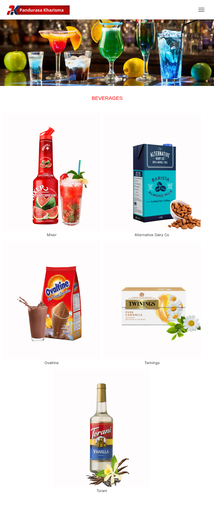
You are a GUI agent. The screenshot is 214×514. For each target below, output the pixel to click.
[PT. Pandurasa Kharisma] (40, 10)
